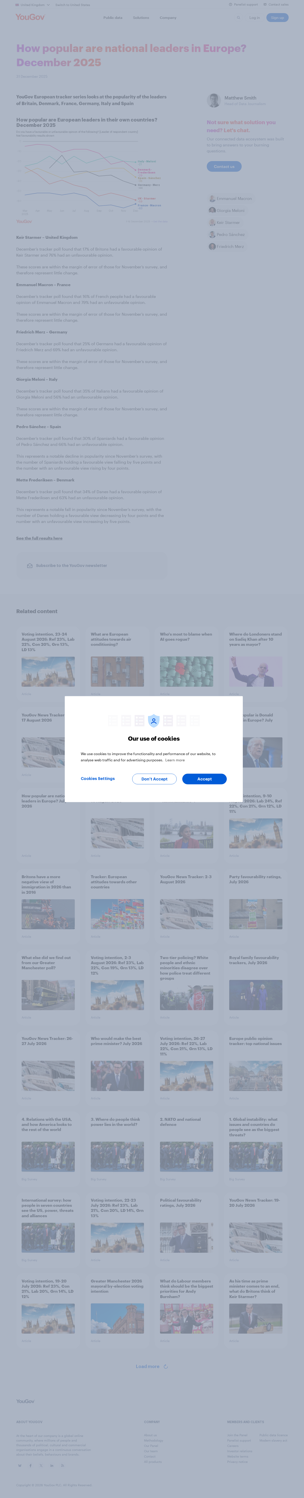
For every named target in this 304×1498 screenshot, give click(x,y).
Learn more (175, 760)
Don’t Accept (155, 779)
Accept (204, 779)
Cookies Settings (98, 778)
